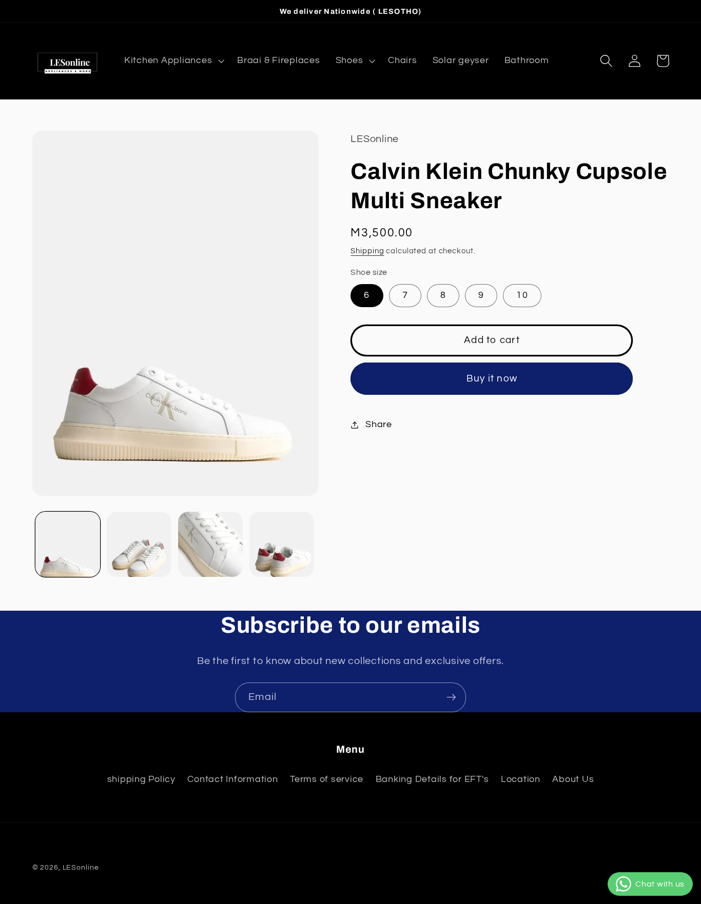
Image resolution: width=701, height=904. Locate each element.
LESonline (81, 867)
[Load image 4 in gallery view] (281, 544)
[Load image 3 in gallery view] (210, 544)
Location (520, 779)
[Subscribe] (451, 697)
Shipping (367, 251)
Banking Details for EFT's (432, 779)
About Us (573, 779)
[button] (172, 61)
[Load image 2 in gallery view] (139, 544)
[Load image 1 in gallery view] (67, 544)
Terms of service (326, 779)
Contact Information (232, 779)
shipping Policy (141, 779)
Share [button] (378, 424)
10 (522, 295)
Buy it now (492, 379)
